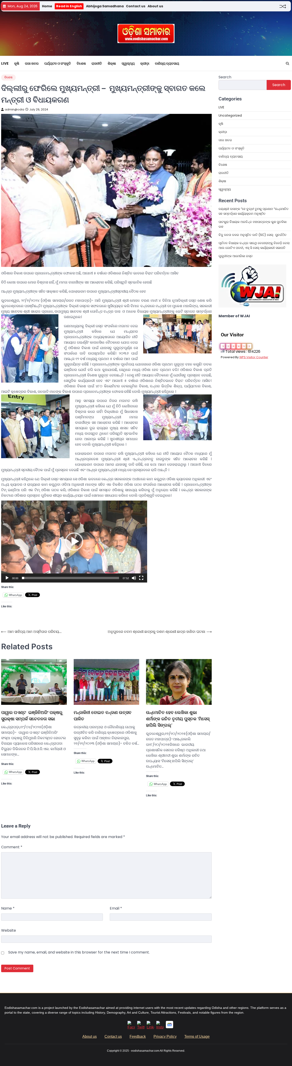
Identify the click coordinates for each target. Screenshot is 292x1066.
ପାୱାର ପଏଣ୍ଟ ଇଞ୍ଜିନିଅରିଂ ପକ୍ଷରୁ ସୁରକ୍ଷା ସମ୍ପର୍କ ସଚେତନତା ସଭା (31, 715)
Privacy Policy (165, 1036)
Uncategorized (230, 115)
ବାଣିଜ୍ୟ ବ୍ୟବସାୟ (167, 63)
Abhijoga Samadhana (105, 6)
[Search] (287, 63)
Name (8, 908)
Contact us (135, 6)
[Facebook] (131, 1027)
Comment (11, 847)
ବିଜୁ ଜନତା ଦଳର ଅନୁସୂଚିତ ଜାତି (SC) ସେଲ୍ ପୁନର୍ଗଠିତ (253, 235)
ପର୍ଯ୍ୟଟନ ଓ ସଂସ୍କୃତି (57, 63)
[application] (74, 542)
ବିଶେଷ (81, 63)
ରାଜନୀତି (96, 63)
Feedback (138, 1036)
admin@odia (14, 109)
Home (47, 6)
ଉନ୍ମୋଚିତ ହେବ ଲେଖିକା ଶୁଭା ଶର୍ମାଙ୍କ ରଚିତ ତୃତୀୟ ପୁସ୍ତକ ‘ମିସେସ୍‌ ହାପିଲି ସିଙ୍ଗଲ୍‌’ (177, 719)
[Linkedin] (150, 1027)
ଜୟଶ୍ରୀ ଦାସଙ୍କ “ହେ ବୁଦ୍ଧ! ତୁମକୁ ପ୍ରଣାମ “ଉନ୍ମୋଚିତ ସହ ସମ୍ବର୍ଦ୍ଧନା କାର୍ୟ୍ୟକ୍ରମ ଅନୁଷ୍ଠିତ (254, 211)
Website (8, 930)
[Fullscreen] (141, 578)
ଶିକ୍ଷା (112, 63)
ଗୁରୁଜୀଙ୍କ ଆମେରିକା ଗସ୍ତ (236, 256)
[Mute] (134, 578)
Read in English (69, 6)
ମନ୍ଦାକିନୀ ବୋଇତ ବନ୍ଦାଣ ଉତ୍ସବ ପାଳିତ (102, 715)
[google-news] (169, 1027)
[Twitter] (140, 1027)
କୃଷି (16, 63)
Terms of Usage (197, 1036)
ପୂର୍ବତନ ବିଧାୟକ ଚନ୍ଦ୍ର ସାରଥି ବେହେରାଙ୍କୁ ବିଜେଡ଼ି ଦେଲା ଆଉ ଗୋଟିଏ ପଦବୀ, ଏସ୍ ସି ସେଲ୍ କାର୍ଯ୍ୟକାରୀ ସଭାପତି (254, 245)
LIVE (4, 63)
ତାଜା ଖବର (32, 63)
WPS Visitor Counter (253, 357)
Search (225, 77)
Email (116, 908)
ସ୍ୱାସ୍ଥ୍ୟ (128, 63)
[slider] (70, 578)
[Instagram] (160, 1027)
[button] (74, 541)
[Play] (7, 578)
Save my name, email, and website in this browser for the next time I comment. (79, 952)
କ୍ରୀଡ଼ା (144, 63)
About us (155, 6)
